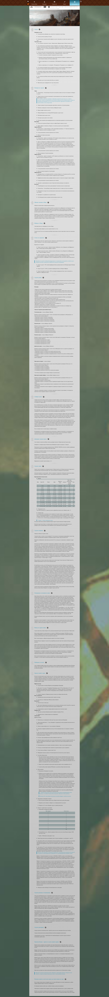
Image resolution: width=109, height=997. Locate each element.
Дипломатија (74, 4)
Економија (44, 4)
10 (80, 1)
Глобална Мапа (34, 4)
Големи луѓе (54, 4)
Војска (64, 4)
